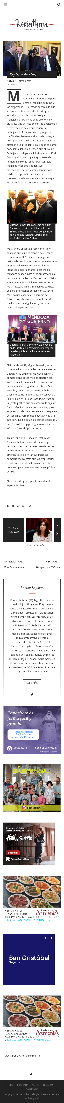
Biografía (22, 1084)
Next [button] (57, 536)
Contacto (32, 1088)
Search (59, 4)
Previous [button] (57, 524)
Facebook (8, 506)
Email (29, 506)
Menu (5, 4)
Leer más (32, 682)
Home (10, 1084)
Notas (10, 81)
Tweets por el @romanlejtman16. (21, 1055)
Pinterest (18, 506)
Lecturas (48, 1084)
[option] (40, 533)
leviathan (12, 84)
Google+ (23, 506)
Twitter (13, 506)
